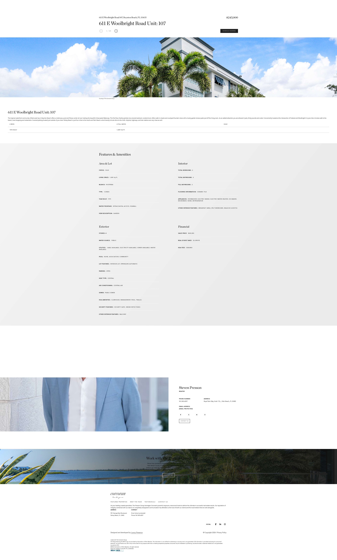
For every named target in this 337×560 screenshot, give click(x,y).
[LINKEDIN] (196, 414)
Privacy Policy (221, 532)
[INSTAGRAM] (204, 414)
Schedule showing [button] (229, 31)
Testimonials (150, 502)
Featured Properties (119, 502)
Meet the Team (136, 502)
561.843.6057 (183, 401)
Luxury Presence (137, 532)
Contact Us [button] (185, 421)
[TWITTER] (188, 414)
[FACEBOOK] (180, 414)
